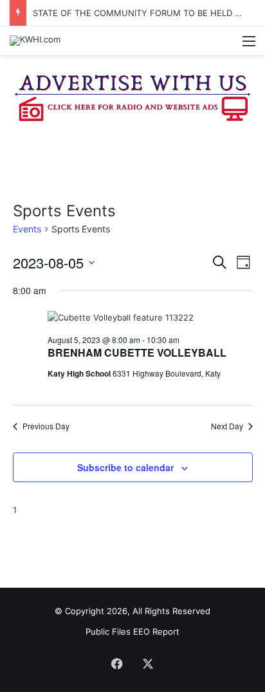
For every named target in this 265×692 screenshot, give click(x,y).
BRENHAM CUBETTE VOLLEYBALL (137, 352)
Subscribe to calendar (125, 467)
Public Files (109, 631)
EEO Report (156, 631)
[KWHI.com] (35, 40)
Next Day (227, 426)
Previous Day (46, 426)
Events (27, 228)
